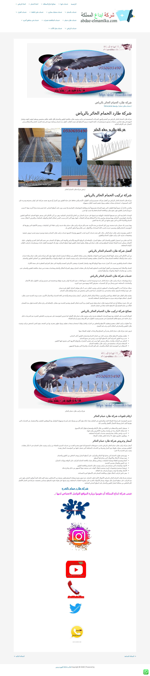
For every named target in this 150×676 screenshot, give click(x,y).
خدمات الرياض (71, 28)
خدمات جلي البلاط (37, 12)
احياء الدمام (34, 4)
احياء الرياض (22, 4)
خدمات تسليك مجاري (55, 12)
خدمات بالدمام (71, 12)
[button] (60, 4)
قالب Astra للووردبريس (63, 667)
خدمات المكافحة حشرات (52, 20)
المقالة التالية (19, 656)
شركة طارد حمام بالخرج (75, 488)
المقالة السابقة (130, 656)
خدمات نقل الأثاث (56, 28)
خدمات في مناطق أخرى (31, 20)
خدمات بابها (64, 4)
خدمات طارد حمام (70, 20)
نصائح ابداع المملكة (49, 4)
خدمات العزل (22, 12)
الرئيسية (73, 4)
